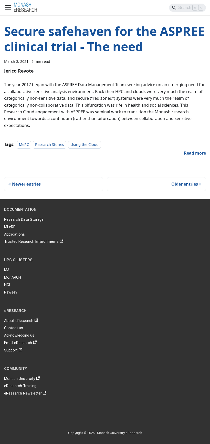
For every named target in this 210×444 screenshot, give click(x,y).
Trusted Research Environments (31, 241)
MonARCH (12, 277)
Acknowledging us (19, 335)
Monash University (19, 379)
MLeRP (10, 227)
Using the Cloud (84, 144)
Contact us (13, 328)
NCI (7, 285)
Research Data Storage (24, 219)
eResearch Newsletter (23, 393)
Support (11, 350)
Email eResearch (18, 343)
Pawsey (10, 292)
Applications (14, 234)
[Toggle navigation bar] (8, 8)
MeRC (24, 144)
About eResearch (18, 321)
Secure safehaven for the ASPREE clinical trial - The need (104, 39)
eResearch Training (20, 386)
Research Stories (49, 144)
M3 (6, 270)
